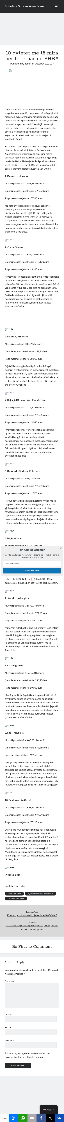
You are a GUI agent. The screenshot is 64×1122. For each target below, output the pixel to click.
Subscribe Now (32, 570)
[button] (31, 550)
